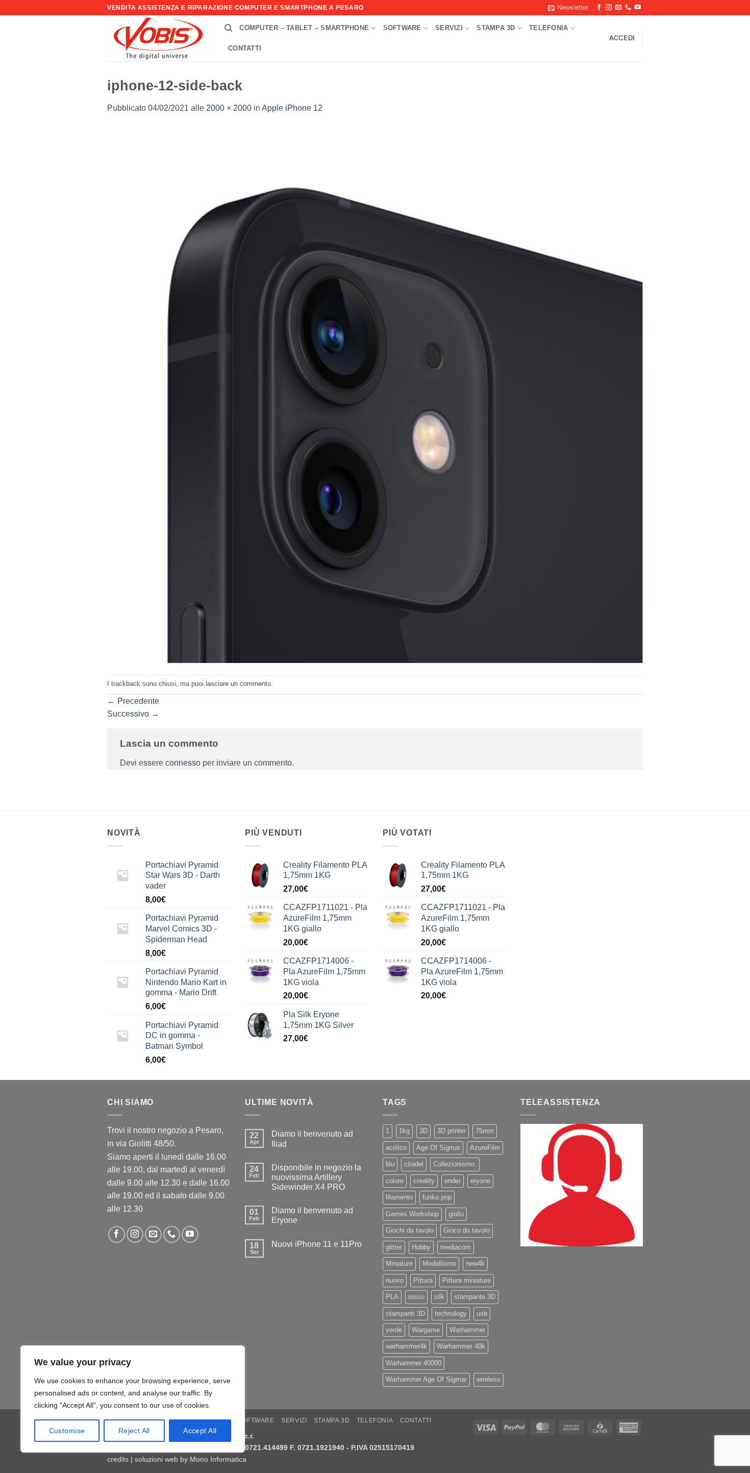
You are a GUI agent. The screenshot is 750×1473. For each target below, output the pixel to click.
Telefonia (548, 28)
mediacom (455, 1247)
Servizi (449, 28)
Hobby (421, 1247)
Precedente (133, 701)
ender (452, 1181)
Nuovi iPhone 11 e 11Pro (316, 1244)
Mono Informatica (218, 1459)
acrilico (396, 1147)
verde (394, 1330)
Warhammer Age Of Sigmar (426, 1379)
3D (423, 1131)
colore (395, 1181)
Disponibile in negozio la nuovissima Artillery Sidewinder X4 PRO (316, 1177)
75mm (485, 1131)
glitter (394, 1247)
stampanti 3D (405, 1313)
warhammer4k (406, 1346)
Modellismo (439, 1263)
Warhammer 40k (461, 1346)
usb (482, 1313)
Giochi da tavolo (410, 1230)
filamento (399, 1197)
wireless (489, 1379)
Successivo (133, 713)
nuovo (395, 1280)
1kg (404, 1131)
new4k (475, 1263)
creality (424, 1181)
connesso (183, 762)
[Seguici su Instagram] (609, 7)
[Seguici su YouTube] (638, 7)
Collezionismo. (455, 1164)
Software (402, 28)
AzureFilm (485, 1147)
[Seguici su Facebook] (599, 7)
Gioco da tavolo (466, 1230)
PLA (392, 1296)
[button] (568, 7)
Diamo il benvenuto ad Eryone (312, 1215)
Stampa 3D (496, 28)
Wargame (426, 1330)
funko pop (437, 1197)
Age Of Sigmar (438, 1147)
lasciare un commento (238, 684)
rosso (416, 1296)
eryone (480, 1181)
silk (439, 1296)
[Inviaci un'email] (618, 7)
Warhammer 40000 (413, 1363)
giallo (456, 1214)
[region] (132, 1399)
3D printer (451, 1131)
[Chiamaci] (628, 7)
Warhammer (467, 1330)
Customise (67, 1431)
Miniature (399, 1263)
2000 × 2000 (229, 108)
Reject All (134, 1431)
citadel (413, 1164)
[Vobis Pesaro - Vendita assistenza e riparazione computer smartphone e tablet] (158, 39)
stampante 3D (474, 1296)
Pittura (423, 1280)
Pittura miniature (466, 1280)
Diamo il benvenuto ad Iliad (312, 1139)
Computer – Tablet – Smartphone (304, 28)
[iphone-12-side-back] (375, 394)
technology (451, 1313)
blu (390, 1164)
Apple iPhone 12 (292, 108)
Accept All (199, 1431)
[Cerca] (228, 28)
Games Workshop (412, 1214)
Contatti (244, 48)
